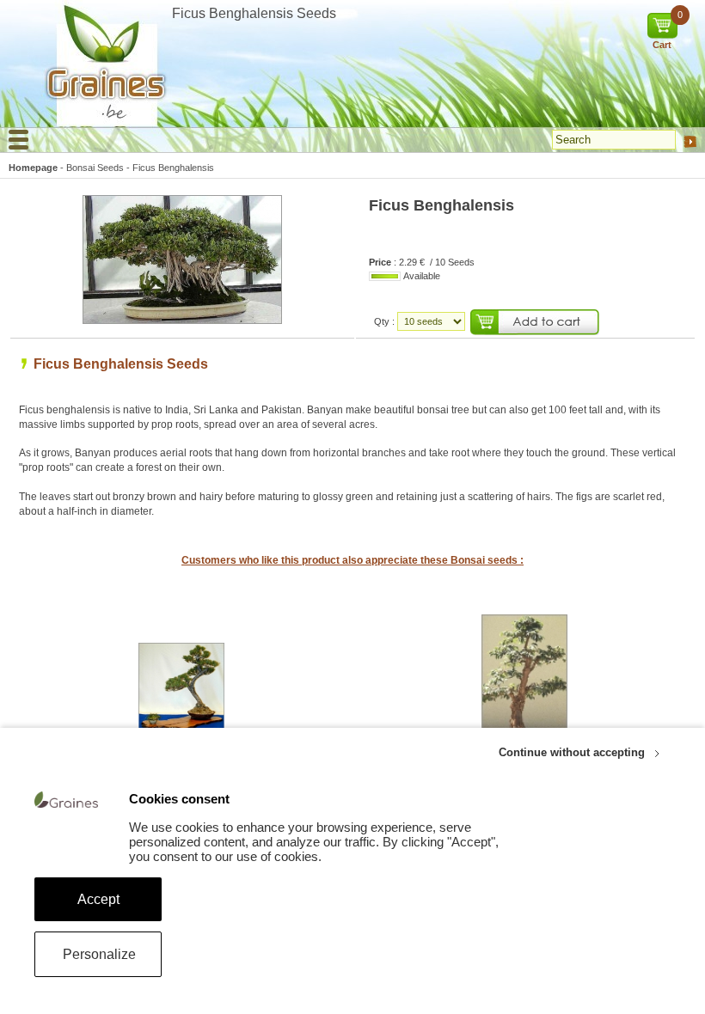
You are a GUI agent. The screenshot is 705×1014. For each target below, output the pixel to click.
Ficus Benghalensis (173, 167)
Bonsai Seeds (95, 167)
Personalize (99, 954)
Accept (98, 899)
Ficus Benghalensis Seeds (121, 364)
